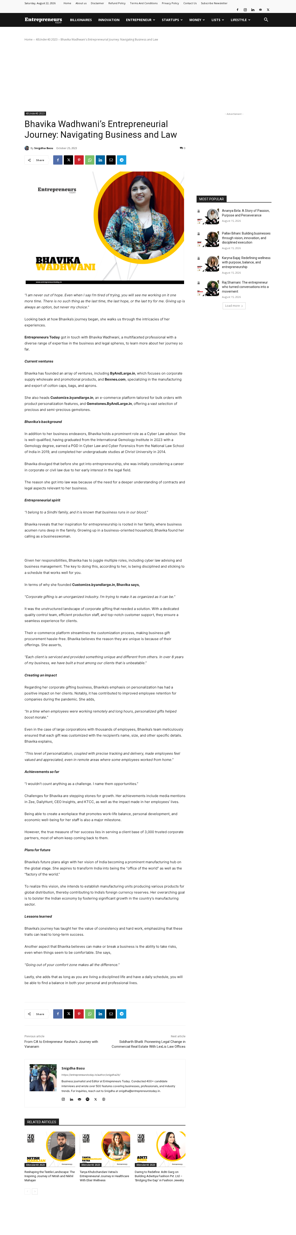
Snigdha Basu (43, 148)
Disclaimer (97, 3)
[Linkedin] (252, 9)
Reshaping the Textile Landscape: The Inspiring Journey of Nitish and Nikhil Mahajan (50, 1176)
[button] (265, 20)
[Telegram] (121, 160)
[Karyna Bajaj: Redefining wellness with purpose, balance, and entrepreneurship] (208, 264)
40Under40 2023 (47, 39)
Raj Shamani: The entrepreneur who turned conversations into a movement (245, 287)
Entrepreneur (138, 20)
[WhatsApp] (89, 160)
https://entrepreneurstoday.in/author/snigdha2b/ (91, 1074)
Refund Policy (117, 3)
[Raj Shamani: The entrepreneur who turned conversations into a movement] (208, 288)
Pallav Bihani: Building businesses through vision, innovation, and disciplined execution (246, 237)
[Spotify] (87, 1098)
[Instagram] (245, 9)
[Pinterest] (79, 160)
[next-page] (35, 1191)
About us (81, 3)
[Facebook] (237, 9)
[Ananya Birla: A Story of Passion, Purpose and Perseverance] (208, 216)
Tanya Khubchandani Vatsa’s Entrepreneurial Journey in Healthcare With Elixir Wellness (104, 1176)
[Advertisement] (148, 76)
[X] (268, 9)
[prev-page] (27, 1191)
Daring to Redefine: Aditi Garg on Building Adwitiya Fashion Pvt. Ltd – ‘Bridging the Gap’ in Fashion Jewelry (159, 1176)
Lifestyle (239, 20)
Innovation (109, 20)
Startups (170, 20)
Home (67, 3)
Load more (232, 306)
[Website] (103, 1098)
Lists (216, 20)
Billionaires (81, 20)
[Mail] (260, 9)
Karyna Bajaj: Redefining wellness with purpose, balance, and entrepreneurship (246, 262)
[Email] (111, 160)
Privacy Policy (170, 3)
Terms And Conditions (143, 3)
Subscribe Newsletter (214, 3)
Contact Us (190, 3)
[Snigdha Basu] (28, 148)
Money (195, 20)
